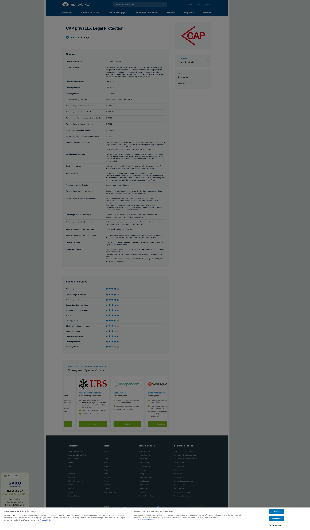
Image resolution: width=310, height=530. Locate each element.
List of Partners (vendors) (144, 519)
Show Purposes (276, 525)
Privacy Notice (46, 520)
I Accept (276, 511)
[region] (155, 518)
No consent (276, 518)
